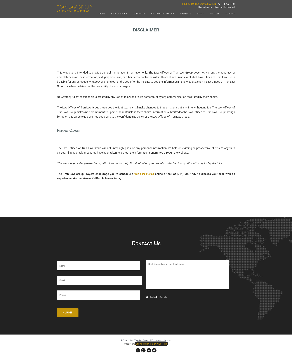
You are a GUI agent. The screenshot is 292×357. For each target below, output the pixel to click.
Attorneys (139, 13)
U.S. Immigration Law (162, 13)
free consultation (144, 173)
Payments (185, 13)
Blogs (200, 13)
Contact (230, 13)
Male (152, 297)
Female (163, 297)
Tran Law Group (74, 7)
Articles (214, 13)
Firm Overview (119, 13)
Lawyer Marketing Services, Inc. (151, 343)
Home (102, 13)
